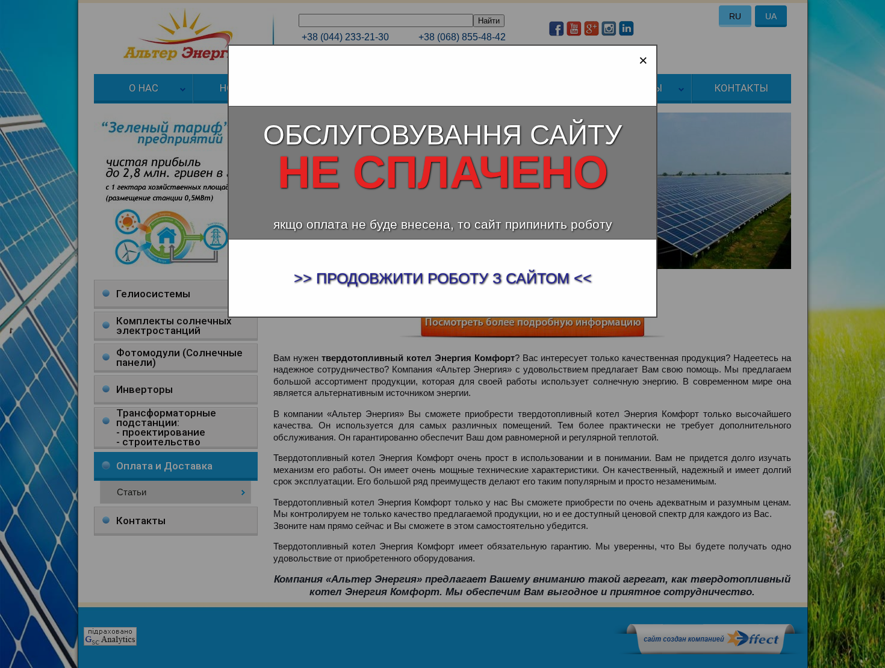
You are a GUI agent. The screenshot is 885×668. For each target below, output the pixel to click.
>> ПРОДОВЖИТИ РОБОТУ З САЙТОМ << (443, 278)
